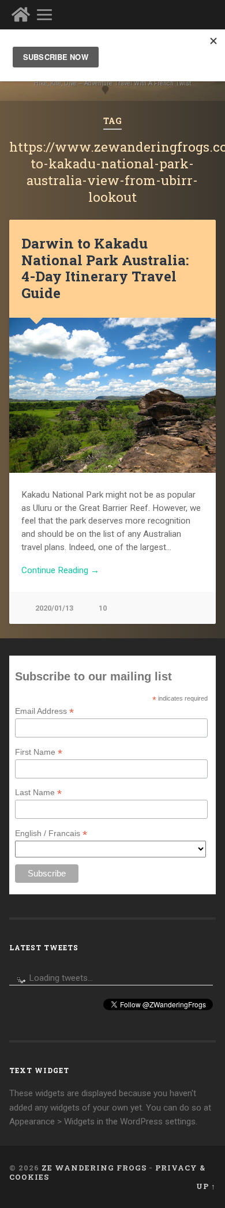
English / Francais (51, 833)
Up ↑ (206, 1186)
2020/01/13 (54, 608)
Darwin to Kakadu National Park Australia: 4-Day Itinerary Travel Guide (105, 268)
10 (103, 608)
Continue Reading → (60, 570)
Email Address (44, 711)
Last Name (38, 792)
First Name (38, 752)
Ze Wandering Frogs (94, 1167)
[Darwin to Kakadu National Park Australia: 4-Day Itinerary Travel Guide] (112, 395)
